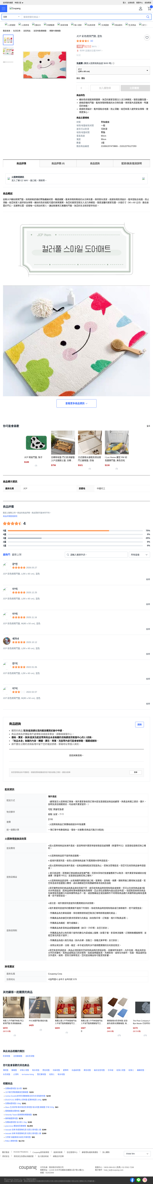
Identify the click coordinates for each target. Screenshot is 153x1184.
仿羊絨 (110, 1070)
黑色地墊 (46, 1070)
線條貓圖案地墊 (11, 1118)
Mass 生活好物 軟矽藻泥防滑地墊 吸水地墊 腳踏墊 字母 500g (29, 1107)
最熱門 (6, 554)
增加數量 (87, 89)
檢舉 (135, 772)
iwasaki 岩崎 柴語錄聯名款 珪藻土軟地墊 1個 (23, 1130)
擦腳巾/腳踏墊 (55, 31)
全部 (5, 17)
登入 (124, 3)
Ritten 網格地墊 (11, 1141)
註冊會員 (131, 3)
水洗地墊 (6, 1074)
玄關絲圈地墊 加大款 (13, 1088)
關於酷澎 (5, 1152)
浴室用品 (26, 31)
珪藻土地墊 (120, 1070)
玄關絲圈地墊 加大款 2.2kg (16, 1122)
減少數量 (87, 86)
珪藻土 (52, 1074)
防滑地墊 (6, 1056)
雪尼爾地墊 (41, 1074)
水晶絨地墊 (76, 1070)
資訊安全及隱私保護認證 (23, 1156)
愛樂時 (65, 1070)
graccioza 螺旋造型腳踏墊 (15, 1126)
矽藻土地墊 (24, 1070)
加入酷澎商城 (43, 1156)
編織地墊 (140, 1070)
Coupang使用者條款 (41, 1152)
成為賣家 (148, 3)
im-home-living (28, 1074)
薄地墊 (5, 1070)
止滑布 (16, 1074)
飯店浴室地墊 (99, 1070)
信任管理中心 (72, 1152)
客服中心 (139, 3)
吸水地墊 (61, 1074)
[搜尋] (147, 16)
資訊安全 (5, 1156)
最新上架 (17, 554)
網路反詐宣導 (58, 1156)
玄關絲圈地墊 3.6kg (13, 1103)
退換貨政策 (57, 1152)
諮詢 (139, 724)
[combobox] (139, 555)
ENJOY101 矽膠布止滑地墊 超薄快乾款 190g (23, 1100)
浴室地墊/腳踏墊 (39, 31)
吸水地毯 (35, 1070)
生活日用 (16, 31)
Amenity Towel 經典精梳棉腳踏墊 (18, 1115)
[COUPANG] (28, 1168)
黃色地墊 (87, 1070)
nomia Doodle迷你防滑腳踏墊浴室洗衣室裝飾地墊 (25, 1096)
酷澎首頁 (6, 31)
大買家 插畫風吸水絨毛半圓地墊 (18, 1137)
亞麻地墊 (56, 1070)
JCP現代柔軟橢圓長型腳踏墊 (16, 1092)
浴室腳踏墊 (17, 1056)
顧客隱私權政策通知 (90, 1152)
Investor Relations (21, 1152)
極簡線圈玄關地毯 (12, 1111)
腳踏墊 (14, 1070)
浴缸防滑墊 (29, 1056)
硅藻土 (131, 1070)
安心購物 (106, 1152)
